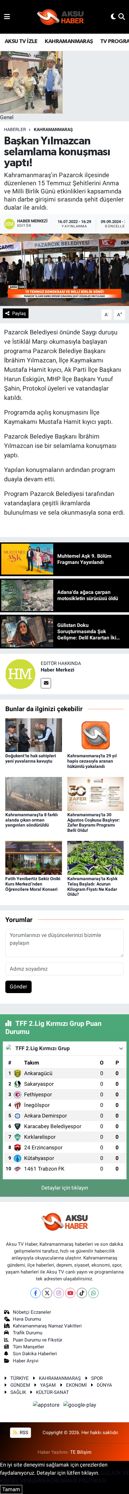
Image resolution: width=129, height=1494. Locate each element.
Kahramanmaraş (53, 129)
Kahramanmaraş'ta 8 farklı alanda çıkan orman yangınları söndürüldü (31, 820)
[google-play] (80, 1406)
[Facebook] (35, 1293)
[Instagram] (59, 1293)
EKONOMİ (76, 1385)
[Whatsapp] (93, 1293)
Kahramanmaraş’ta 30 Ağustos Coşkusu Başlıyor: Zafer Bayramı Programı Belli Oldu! (93, 822)
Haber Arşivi (26, 1361)
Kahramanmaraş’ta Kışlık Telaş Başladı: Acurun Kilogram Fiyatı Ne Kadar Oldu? (92, 886)
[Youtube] (70, 1293)
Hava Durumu (27, 1319)
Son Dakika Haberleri (35, 1353)
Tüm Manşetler (28, 1347)
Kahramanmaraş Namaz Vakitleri (47, 1326)
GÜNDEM (20, 1385)
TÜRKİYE (19, 1378)
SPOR (97, 1378)
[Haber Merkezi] (20, 674)
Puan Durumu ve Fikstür (37, 1340)
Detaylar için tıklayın (64, 1188)
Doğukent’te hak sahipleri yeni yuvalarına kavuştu (30, 758)
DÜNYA (104, 1385)
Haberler (15, 129)
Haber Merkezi (57, 670)
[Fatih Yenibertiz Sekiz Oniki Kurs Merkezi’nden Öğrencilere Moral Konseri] (33, 857)
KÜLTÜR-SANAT (52, 1392)
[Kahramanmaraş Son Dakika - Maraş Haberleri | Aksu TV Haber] (60, 17)
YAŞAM (48, 1385)
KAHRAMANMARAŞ (69, 41)
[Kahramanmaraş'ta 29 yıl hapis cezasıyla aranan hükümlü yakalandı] (95, 734)
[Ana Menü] (7, 16)
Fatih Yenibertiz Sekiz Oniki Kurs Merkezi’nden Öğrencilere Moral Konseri (32, 884)
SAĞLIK (18, 1392)
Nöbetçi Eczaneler (32, 1312)
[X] (47, 1293)
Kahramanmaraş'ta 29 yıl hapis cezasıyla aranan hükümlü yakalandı (92, 761)
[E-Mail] (46, 683)
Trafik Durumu (27, 1333)
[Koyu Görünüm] (113, 16)
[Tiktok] (82, 1293)
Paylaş (19, 313)
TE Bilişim (80, 1452)
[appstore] (47, 1406)
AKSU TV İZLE (21, 41)
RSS (23, 1432)
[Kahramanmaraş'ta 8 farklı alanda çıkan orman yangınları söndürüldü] (33, 793)
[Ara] (121, 16)
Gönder (18, 986)
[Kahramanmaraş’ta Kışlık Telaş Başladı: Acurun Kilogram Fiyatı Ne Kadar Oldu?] (95, 857)
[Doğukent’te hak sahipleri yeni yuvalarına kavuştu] (33, 734)
